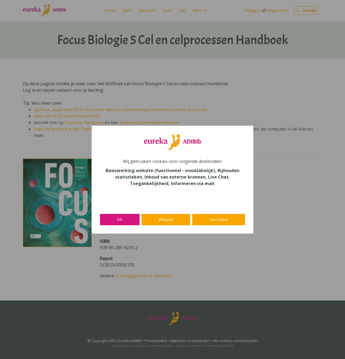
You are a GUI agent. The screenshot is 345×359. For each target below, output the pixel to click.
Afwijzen (165, 219)
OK (119, 219)
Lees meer (218, 219)
